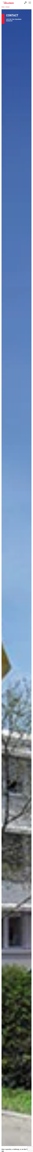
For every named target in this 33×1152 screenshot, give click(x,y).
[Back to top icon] (29, 1148)
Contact (8, 7)
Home (3, 7)
